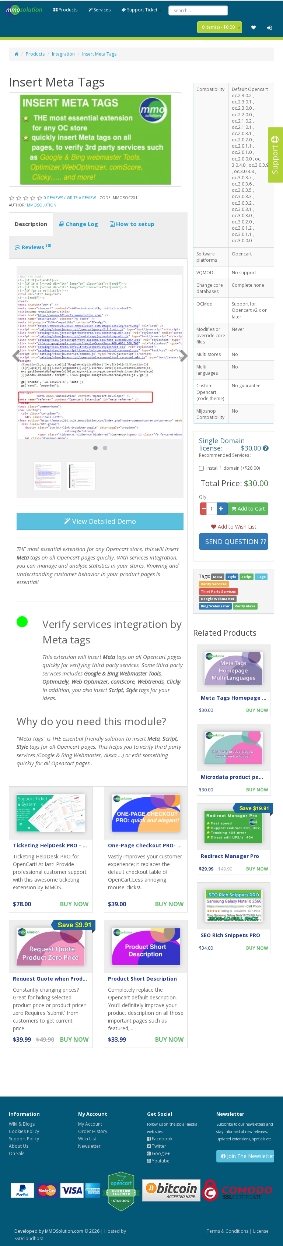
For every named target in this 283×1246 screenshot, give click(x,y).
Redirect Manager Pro (230, 856)
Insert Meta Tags (99, 54)
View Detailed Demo (103, 521)
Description (31, 223)
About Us (18, 1146)
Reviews (35, 247)
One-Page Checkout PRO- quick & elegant (164, 845)
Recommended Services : (225, 455)
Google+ (160, 1153)
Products (67, 10)
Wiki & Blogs (22, 1124)
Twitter (158, 1146)
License (261, 1231)
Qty (202, 497)
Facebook (161, 1139)
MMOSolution (41, 205)
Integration (63, 54)
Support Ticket (141, 10)
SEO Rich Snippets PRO (230, 935)
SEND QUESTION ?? (235, 541)
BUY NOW (74, 904)
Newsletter (89, 1146)
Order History (92, 1131)
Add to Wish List (236, 526)
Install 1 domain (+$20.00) (233, 468)
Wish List (87, 1139)
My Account (90, 1124)
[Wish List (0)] (253, 27)
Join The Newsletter (250, 1156)
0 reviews (53, 197)
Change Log (81, 223)
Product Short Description (142, 978)
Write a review (81, 197)
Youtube (160, 1161)
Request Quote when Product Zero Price (66, 978)
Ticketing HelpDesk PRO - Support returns (69, 845)
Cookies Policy (24, 1131)
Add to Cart (250, 508)
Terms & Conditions (227, 1231)
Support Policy (24, 1139)
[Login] (269, 27)
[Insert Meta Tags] (100, 356)
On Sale (17, 1153)
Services (101, 10)
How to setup (134, 223)
